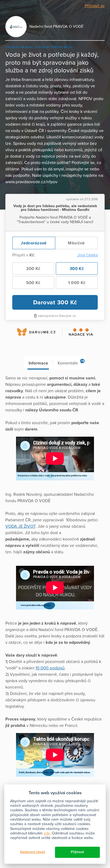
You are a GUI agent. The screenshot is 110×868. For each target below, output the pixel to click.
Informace (38, 363)
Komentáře (71, 362)
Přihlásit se (95, 6)
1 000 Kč (76, 282)
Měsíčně (76, 243)
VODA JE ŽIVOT (20, 526)
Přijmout (77, 852)
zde (47, 833)
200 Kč (33, 268)
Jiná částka (87, 255)
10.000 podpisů (50, 668)
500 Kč (33, 282)
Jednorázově (33, 243)
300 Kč (77, 268)
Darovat (55, 302)
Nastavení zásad (32, 852)
